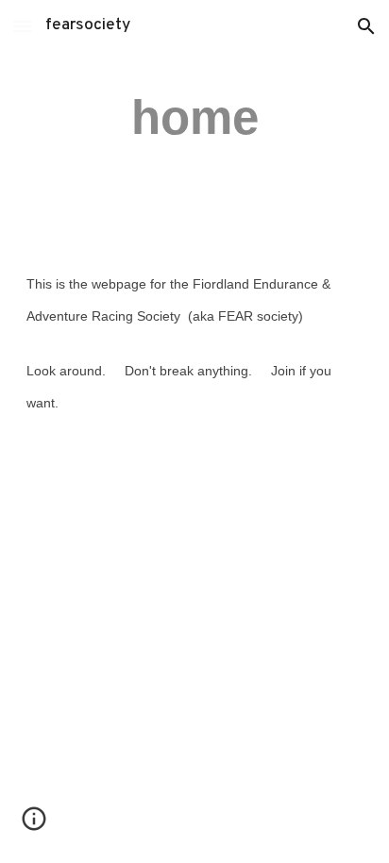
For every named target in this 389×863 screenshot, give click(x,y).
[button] (22, 26)
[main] (194, 116)
